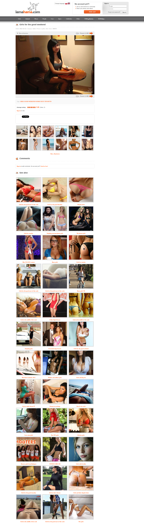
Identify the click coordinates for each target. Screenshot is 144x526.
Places (36, 18)
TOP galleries (88, 19)
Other (78, 18)
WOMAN (37, 101)
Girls (19, 18)
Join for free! (44, 166)
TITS (45, 101)
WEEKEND (32, 101)
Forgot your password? (114, 12)
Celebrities (69, 18)
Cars (52, 18)
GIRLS (22, 101)
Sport (59, 18)
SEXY (42, 101)
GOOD (26, 101)
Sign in (18, 110)
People (44, 18)
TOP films (101, 19)
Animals (27, 18)
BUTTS (49, 101)
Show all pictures (23, 33)
